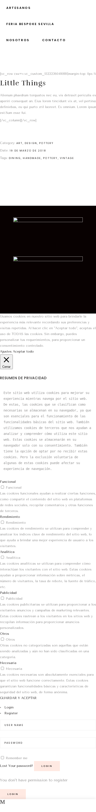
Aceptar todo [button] (23, 352)
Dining (15, 158)
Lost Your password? (16, 766)
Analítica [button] (7, 552)
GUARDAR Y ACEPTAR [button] (18, 698)
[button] (48, 302)
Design (31, 143)
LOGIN (12, 794)
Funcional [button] (8, 482)
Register (11, 713)
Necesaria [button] (8, 663)
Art (19, 143)
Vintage (67, 158)
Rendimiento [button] (10, 517)
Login (9, 707)
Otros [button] (4, 634)
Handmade (32, 158)
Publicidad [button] (8, 593)
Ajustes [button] (6, 352)
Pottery (46, 143)
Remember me (16, 758)
